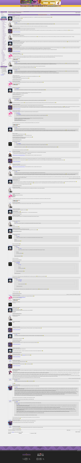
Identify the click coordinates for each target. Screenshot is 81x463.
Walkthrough (3, 21)
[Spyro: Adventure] (35, 6)
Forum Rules (2, 14)
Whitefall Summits (3, 58)
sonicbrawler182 (10, 228)
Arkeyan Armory (4, 44)
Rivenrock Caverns (3, 56)
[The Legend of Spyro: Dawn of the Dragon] (46, 6)
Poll (3, 66)
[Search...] (59, 0)
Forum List (2, 12)
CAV (10, 34)
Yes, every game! (4, 69)
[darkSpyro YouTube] (25, 459)
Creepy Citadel (4, 40)
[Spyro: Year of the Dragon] (27, 6)
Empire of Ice (4, 46)
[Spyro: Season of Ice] (29, 6)
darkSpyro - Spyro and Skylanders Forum (12, 11)
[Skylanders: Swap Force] (52, 6)
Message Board (3, 65)
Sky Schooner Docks (4, 24)
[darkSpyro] (26, 454)
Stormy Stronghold (3, 26)
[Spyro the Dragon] (23, 6)
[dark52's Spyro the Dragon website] (30, 1)
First (8, 12)
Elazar (10, 369)
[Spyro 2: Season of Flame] (31, 6)
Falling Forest (4, 34)
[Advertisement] (40, 9)
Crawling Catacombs (3, 38)
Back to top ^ (79, 450)
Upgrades (3, 52)
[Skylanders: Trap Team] (54, 6)
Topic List (76, 12)
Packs (2, 62)
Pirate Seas (3, 47)
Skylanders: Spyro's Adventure (3, 19)
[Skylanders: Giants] (50, 6)
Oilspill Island (4, 27)
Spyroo (10, 151)
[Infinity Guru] (40, 454)
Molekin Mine (4, 41)
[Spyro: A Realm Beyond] (60, 6)
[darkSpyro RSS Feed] (29, 459)
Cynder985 (10, 360)
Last (14, 12)
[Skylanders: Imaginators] (58, 6)
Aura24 (17, 401)
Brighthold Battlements (3, 55)
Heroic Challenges (4, 49)
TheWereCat (10, 53)
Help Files (2, 15)
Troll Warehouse (4, 35)
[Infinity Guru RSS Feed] (43, 459)
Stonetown (3, 32)
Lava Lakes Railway (3, 42)
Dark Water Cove (3, 28)
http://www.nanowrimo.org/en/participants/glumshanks (19, 166)
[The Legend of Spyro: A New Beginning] (43, 6)
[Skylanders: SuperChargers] (56, 6)
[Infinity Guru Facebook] (40, 459)
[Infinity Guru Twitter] (37, 459)
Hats (2, 50)
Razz (16, 22)
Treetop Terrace (4, 33)
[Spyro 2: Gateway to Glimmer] (25, 6)
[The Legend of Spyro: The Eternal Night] (44, 6)
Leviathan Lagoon (3, 30)
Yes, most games (4, 70)
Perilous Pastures (3, 23)
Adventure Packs (3, 61)
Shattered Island (4, 22)
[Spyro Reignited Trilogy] (21, 6)
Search (2, 13)
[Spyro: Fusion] (37, 6)
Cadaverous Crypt (3, 39)
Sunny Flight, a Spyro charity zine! (16, 51)
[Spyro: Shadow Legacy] (41, 6)
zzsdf (10, 141)
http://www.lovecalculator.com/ (21, 297)
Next (13, 12)
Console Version (3, 20)
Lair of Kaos (3, 45)
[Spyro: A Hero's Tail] (39, 6)
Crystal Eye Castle (3, 31)
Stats (2, 51)
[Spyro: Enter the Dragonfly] (33, 6)
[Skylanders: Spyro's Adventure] (48, 6)
